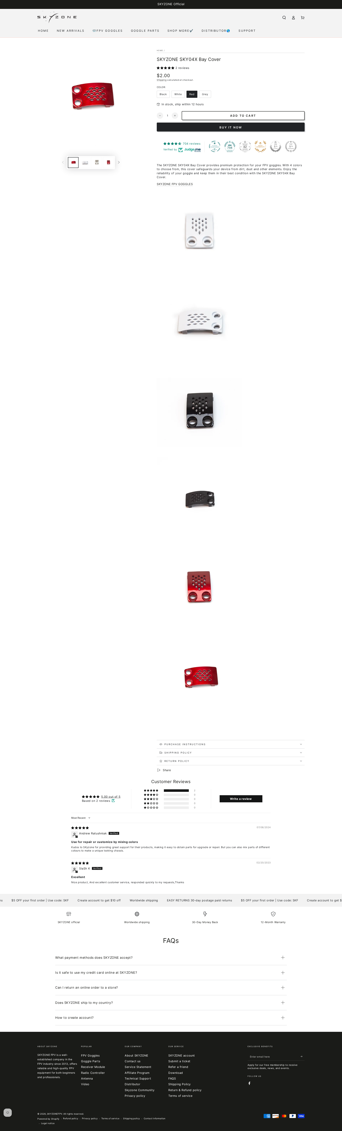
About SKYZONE (136, 1055)
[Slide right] (119, 163)
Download (175, 1073)
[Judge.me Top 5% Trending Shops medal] (291, 146)
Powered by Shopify (48, 1118)
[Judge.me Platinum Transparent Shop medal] (214, 146)
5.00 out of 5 (110, 796)
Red (192, 94)
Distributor (132, 1084)
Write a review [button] (241, 799)
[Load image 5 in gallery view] (96, 162)
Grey (205, 94)
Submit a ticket (179, 1061)
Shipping (162, 80)
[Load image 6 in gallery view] (108, 162)
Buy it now (230, 127)
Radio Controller (93, 1073)
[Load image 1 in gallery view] (73, 162)
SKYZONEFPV (54, 1113)
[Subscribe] (302, 1056)
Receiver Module (93, 1067)
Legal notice (48, 1123)
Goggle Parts (90, 1061)
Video (85, 1084)
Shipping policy (131, 1118)
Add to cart (243, 115)
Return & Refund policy (184, 1090)
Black (163, 94)
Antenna (87, 1078)
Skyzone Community (139, 1090)
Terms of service (180, 1096)
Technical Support (138, 1078)
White (178, 94)
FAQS (172, 1078)
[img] (80, 828)
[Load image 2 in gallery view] (85, 162)
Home (160, 50)
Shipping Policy (179, 1084)
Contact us (133, 1061)
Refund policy (70, 1118)
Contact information (154, 1118)
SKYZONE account (181, 1055)
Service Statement (138, 1067)
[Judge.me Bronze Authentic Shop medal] (260, 146)
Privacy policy (135, 1096)
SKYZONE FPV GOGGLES (175, 184)
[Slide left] (63, 163)
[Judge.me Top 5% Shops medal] (275, 146)
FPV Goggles (90, 1055)
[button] (284, 18)
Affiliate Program (137, 1073)
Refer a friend (178, 1067)
